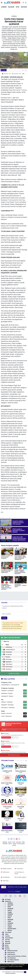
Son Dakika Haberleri (21, 877)
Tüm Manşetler (6, 877)
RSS (4, 887)
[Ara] (23, 3)
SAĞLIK (10, 843)
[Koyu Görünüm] (26, 3)
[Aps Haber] (12, 2)
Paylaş (4, 70)
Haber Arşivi (6, 880)
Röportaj (7, 941)
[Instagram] (14, 839)
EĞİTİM (14, 845)
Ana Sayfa (7, 899)
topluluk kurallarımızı (15, 623)
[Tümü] (26, 760)
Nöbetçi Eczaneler (7, 868)
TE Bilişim (17, 891)
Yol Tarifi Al (15, 737)
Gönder (4, 618)
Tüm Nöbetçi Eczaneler (15, 755)
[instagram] (15, 896)
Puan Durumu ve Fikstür (19, 872)
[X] (11, 839)
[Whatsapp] (19, 839)
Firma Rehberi (9, 938)
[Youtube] (17, 839)
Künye (6, 945)
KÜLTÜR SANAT (21, 843)
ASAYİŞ (10, 842)
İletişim (7, 947)
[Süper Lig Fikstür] (26, 679)
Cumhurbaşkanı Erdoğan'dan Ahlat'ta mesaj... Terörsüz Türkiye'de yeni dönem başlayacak (6, 587)
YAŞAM (14, 843)
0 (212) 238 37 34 (6, 746)
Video (6, 934)
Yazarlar (7, 936)
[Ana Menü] (1, 2)
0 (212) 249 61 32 (6, 737)
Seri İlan (7, 939)
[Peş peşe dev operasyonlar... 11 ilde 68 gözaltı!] (21, 579)
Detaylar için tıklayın (14, 673)
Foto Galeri (8, 932)
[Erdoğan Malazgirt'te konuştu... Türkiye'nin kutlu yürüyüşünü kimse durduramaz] (21, 565)
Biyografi (7, 943)
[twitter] (10, 896)
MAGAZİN (11, 7)
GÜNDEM (3, 7)
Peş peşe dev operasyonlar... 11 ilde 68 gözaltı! (20, 585)
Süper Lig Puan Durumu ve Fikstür (16, 956)
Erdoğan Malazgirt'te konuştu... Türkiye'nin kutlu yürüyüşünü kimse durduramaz (20, 571)
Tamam (3, 968)
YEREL (23, 842)
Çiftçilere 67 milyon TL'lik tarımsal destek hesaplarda (7, 557)
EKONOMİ (24, 7)
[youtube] (20, 896)
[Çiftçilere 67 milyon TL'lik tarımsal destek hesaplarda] (7, 551)
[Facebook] (9, 839)
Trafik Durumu (6, 872)
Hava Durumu (20, 868)
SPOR (17, 7)
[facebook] (6, 896)
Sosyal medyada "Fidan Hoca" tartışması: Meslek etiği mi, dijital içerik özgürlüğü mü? (20, 557)
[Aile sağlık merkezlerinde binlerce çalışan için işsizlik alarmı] (7, 565)
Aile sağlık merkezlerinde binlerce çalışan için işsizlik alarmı (7, 571)
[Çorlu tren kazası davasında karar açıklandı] (14, 60)
